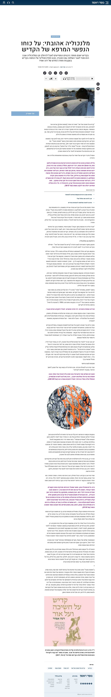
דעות (76, 681)
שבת (68, 683)
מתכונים (68, 686)
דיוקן (68, 679)
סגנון (68, 685)
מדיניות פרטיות (50, 681)
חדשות (75, 679)
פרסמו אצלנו (51, 679)
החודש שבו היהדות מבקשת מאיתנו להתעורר (78, 195)
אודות (60, 681)
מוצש (68, 681)
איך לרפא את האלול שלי (84, 199)
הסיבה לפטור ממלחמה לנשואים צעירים (80, 203)
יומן (76, 683)
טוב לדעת (67, 688)
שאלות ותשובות (52, 685)
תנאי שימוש (51, 683)
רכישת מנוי (59, 683)
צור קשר (60, 679)
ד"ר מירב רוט (69, 67)
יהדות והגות (55, 37)
